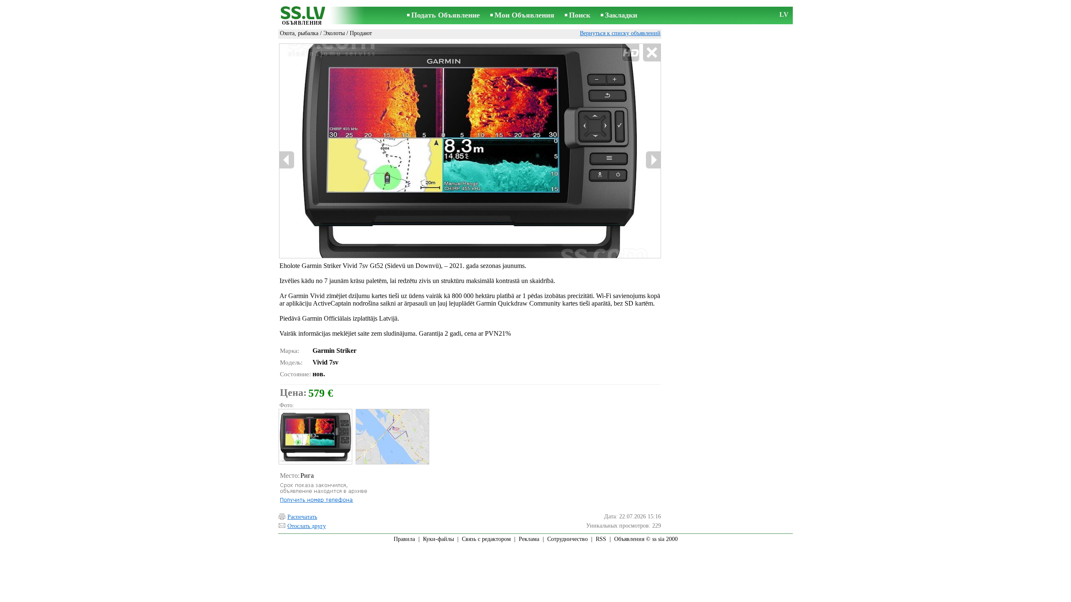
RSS (601, 539)
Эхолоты (334, 33)
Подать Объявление (445, 15)
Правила (404, 539)
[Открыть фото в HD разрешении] (470, 151)
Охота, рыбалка (299, 33)
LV (784, 14)
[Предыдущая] (287, 160)
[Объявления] (302, 16)
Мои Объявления (524, 15)
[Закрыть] (652, 53)
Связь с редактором (486, 539)
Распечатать (302, 517)
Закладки (621, 15)
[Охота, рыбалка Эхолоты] (315, 436)
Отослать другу (306, 526)
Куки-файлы (438, 539)
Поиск (579, 15)
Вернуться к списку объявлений (620, 33)
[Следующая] (653, 160)
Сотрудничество (567, 539)
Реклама (529, 539)
